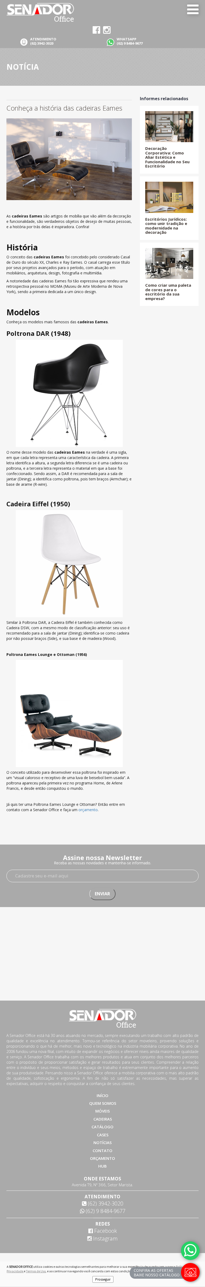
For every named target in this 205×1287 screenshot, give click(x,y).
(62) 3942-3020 (104, 1203)
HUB (102, 1166)
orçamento (88, 809)
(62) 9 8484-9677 (104, 1211)
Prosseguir (103, 1279)
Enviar (102, 894)
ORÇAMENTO (102, 1158)
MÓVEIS (102, 1111)
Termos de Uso (36, 1271)
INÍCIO (102, 1095)
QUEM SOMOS (102, 1103)
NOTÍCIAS (102, 1142)
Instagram (105, 1238)
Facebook (105, 1230)
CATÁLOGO (102, 1126)
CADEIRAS (102, 1119)
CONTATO (102, 1150)
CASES (102, 1134)
